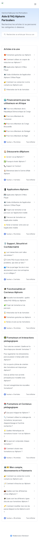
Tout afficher (30, 142)
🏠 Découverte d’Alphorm (16, 151)
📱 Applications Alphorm (16, 189)
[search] (20, 34)
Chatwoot (25, 536)
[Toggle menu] (35, 4)
